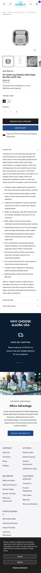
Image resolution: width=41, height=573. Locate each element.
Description (7, 149)
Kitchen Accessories (27, 462)
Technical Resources (7, 533)
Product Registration (27, 489)
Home (4, 12)
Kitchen (10, 12)
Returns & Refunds (30, 504)
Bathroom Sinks (9, 480)
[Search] (10, 4)
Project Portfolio (9, 527)
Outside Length (8, 96)
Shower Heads (8, 489)
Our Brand (6, 457)
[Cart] (36, 4)
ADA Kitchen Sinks (30, 469)
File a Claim (27, 495)
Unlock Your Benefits (20, 433)
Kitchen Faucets (29, 457)
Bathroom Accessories (7, 499)
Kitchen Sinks (19, 12)
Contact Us (27, 483)
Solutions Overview (10, 523)
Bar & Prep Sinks (30, 12)
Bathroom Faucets (10, 485)
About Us (6, 452)
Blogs (5, 461)
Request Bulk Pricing (20, 121)
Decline (20, 562)
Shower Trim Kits (9, 493)
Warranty (26, 499)
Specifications (8, 300)
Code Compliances (9, 306)
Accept (20, 556)
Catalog (6, 465)
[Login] (30, 4)
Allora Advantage (9, 519)
